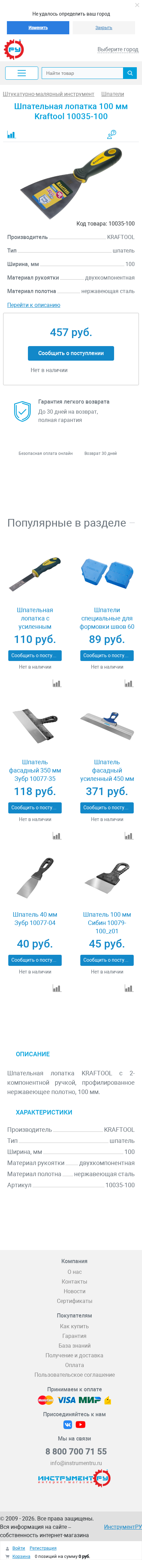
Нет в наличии (35, 667)
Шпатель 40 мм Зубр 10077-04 (35, 918)
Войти (18, 1548)
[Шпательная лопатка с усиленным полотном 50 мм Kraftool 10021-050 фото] (35, 574)
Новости (74, 1291)
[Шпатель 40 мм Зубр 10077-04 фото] (35, 878)
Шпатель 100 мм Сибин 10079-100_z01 (107, 923)
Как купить (74, 1326)
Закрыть (103, 27)
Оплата (74, 1365)
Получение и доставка (74, 1355)
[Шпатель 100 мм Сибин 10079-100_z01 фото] (107, 878)
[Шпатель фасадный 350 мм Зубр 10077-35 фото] (35, 726)
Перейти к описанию (33, 305)
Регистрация (43, 1548)
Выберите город (118, 49)
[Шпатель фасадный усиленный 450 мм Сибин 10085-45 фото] (107, 726)
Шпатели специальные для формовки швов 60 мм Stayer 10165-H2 (107, 622)
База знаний (75, 1345)
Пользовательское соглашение (74, 1375)
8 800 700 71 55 (76, 1451)
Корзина (21, 1556)
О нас (75, 1272)
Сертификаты (74, 1301)
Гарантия (74, 1336)
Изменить (38, 27)
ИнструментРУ (123, 1527)
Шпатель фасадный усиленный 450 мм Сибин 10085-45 (107, 774)
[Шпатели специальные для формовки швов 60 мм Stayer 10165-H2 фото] (107, 574)
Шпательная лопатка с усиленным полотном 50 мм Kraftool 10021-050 (35, 626)
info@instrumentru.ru (76, 1463)
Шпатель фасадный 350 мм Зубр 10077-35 (35, 770)
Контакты (74, 1281)
